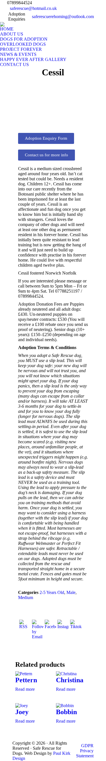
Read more (25, 689)
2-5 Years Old (52, 592)
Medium (25, 597)
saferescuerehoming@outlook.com (63, 16)
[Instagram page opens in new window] (101, 17)
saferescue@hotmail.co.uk (33, 8)
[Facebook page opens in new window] (101, 9)
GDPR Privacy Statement (85, 750)
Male (70, 592)
